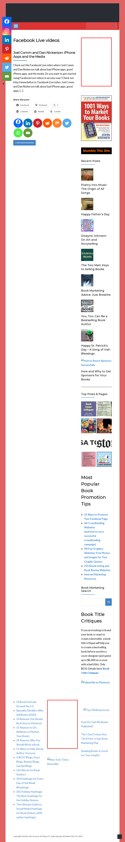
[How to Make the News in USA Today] (88, 443)
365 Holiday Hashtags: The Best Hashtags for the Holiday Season (29, 796)
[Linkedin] (27, 123)
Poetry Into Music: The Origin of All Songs (94, 189)
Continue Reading (24, 143)
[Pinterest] (37, 123)
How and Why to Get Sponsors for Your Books (96, 375)
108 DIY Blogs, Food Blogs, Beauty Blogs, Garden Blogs (28, 762)
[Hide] (3, 84)
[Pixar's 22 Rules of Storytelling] (88, 460)
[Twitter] (66, 123)
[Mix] (57, 123)
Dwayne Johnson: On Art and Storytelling (94, 239)
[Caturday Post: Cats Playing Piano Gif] (104, 426)
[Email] (27, 132)
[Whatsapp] (18, 132)
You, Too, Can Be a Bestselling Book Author (94, 320)
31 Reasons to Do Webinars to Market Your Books (27, 732)
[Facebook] (6, 21)
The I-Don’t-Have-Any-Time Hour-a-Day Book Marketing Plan (94, 739)
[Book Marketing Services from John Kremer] (88, 409)
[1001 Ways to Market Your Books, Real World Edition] (96, 140)
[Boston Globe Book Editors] (104, 443)
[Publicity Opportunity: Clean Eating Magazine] (88, 426)
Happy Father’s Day (95, 214)
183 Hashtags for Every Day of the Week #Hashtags (30, 783)
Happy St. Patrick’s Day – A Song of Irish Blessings (95, 349)
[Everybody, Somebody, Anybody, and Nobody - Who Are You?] (104, 409)
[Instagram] (6, 30)
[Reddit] (47, 123)
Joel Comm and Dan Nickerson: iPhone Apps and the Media (44, 55)
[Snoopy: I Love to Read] (104, 460)
